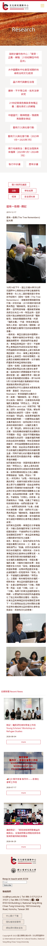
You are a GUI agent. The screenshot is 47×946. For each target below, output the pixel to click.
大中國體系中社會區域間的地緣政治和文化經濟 (23, 71)
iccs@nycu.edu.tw (11, 896)
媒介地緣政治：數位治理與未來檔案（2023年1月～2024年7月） (23, 152)
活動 (14, 190)
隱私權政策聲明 (13, 921)
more (23, 742)
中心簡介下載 (12, 915)
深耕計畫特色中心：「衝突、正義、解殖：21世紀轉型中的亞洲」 (23, 57)
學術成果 (29, 190)
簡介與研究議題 (19, 184)
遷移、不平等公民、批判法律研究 (23, 92)
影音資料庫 (30, 196)
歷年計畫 (33, 164)
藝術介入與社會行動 (23, 127)
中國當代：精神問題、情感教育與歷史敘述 (23, 117)
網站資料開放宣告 (14, 927)
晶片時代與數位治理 (23, 81)
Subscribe (7, 885)
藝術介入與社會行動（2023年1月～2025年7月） (23, 138)
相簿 (14, 196)
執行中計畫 (14, 164)
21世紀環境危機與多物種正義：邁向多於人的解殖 (23, 104)
